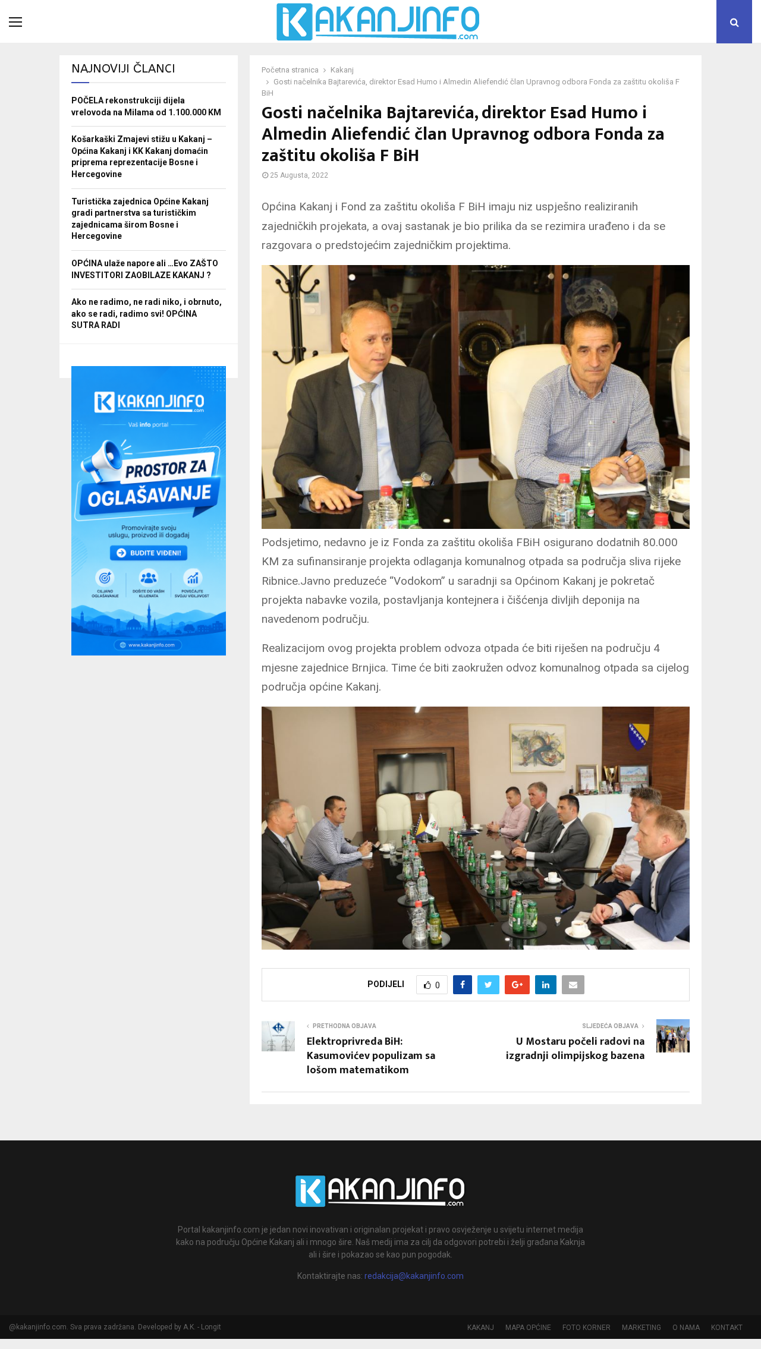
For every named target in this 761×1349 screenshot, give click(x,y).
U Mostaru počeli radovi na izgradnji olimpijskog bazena (575, 1049)
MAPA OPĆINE (528, 1327)
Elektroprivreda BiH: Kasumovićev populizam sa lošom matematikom (371, 1056)
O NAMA (686, 1327)
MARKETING (641, 1327)
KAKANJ (480, 1327)
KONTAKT (727, 1327)
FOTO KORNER (586, 1327)
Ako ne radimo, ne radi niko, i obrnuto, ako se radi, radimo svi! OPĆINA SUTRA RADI (146, 313)
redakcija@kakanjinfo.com (414, 1276)
